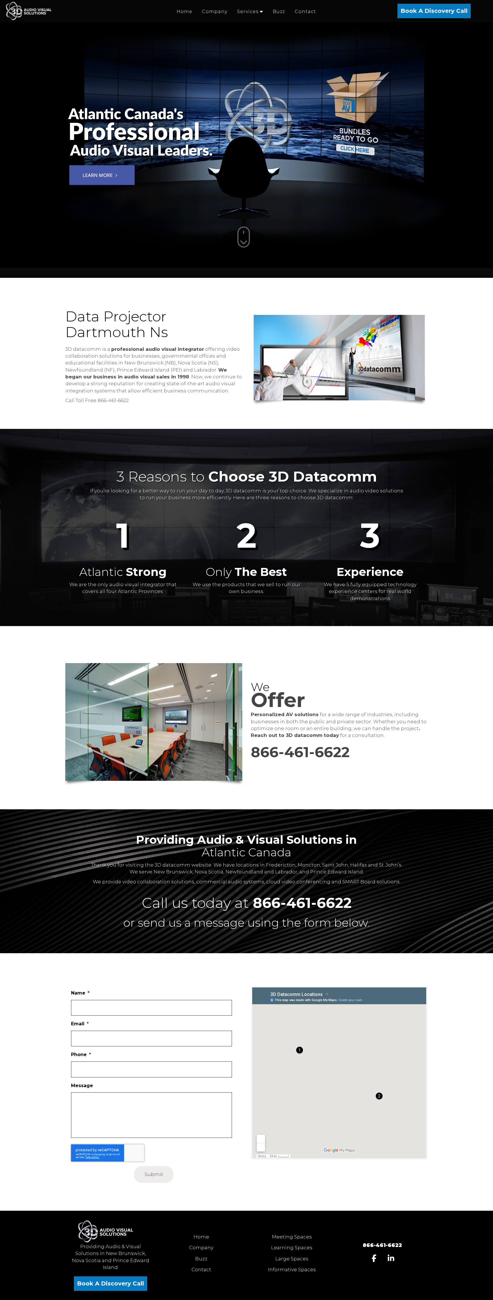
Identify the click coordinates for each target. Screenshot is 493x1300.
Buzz (201, 1259)
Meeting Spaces (292, 1237)
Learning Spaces (291, 1247)
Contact (201, 1269)
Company (201, 1247)
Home (201, 1237)
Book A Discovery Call (434, 10)
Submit (154, 1174)
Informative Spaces (292, 1269)
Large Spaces (291, 1259)
